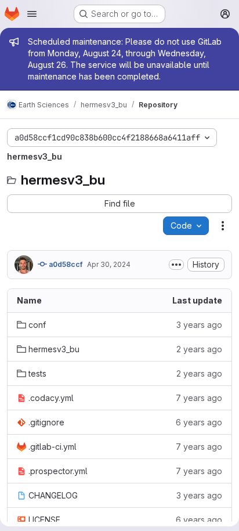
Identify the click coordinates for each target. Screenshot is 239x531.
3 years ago (199, 325)
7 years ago (199, 398)
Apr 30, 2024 (109, 264)
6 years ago (199, 422)
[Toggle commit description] (176, 264)
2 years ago (199, 349)
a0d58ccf (64, 264)
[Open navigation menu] (32, 14)
